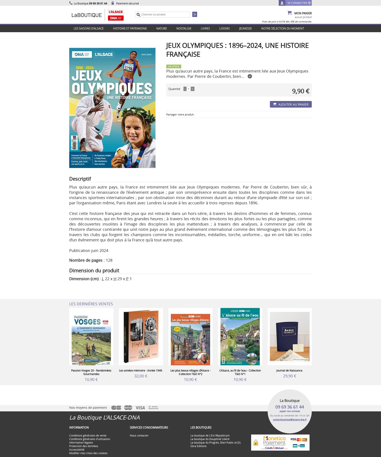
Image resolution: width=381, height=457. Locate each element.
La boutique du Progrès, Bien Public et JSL (215, 442)
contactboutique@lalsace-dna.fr (290, 419)
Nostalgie (183, 28)
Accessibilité (76, 449)
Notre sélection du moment (282, 28)
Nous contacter (139, 435)
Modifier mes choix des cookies (88, 453)
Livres (205, 28)
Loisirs (224, 28)
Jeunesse (245, 28)
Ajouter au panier (293, 104)
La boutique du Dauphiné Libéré (210, 439)
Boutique (102, 14)
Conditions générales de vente (87, 435)
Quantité (174, 89)
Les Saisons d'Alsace (89, 28)
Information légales (81, 442)
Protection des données (83, 446)
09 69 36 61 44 (289, 407)
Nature (161, 28)
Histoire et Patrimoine (130, 28)
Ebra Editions (198, 446)
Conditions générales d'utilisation (89, 439)
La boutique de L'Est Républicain (210, 435)
